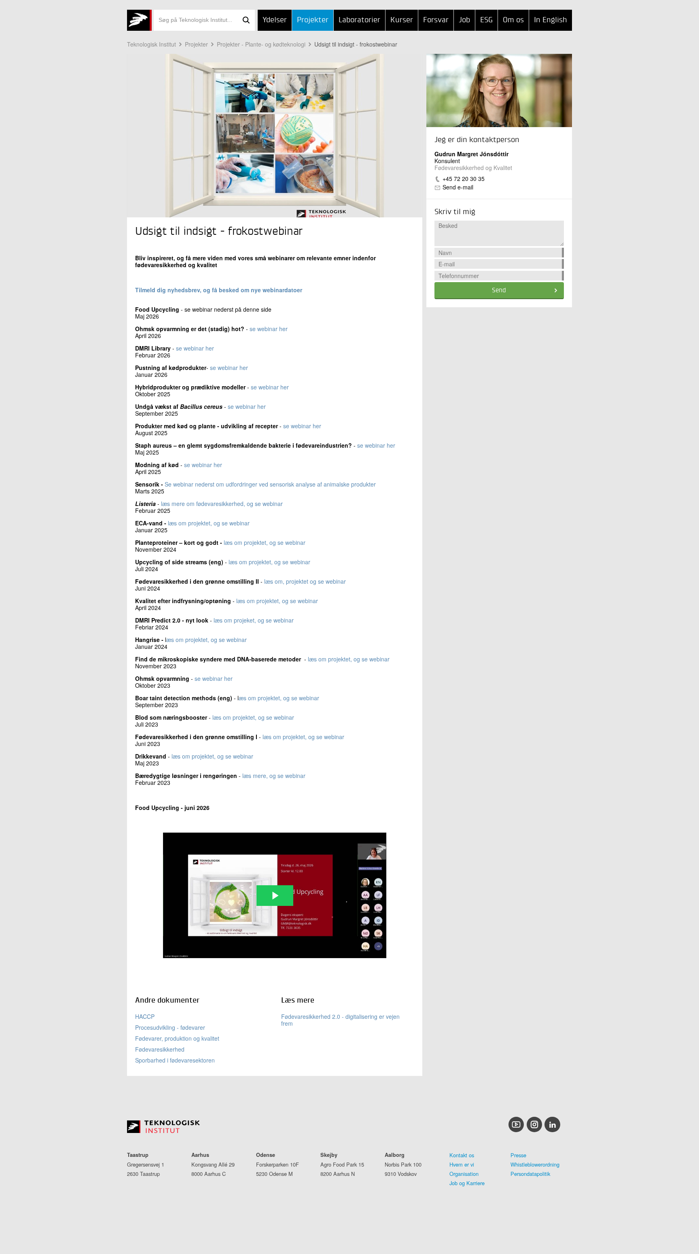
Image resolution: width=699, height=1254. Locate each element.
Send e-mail (458, 187)
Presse (518, 1155)
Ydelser (275, 20)
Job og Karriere (467, 1183)
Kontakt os (461, 1155)
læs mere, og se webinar (273, 776)
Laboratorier (359, 20)
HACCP (145, 1016)
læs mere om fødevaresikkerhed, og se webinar (222, 503)
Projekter (312, 20)
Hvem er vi (461, 1164)
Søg (246, 20)
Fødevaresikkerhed (159, 1049)
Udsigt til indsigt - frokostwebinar (355, 44)
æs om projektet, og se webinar (206, 640)
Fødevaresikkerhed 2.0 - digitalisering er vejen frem (340, 1019)
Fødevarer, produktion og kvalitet (177, 1038)
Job (464, 20)
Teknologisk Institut (151, 44)
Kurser (401, 20)
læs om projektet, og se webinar (209, 523)
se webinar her (269, 329)
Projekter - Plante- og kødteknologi (261, 44)
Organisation (464, 1173)
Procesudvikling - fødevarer (170, 1027)
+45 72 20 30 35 (464, 178)
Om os (513, 20)
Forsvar (436, 20)
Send (499, 290)
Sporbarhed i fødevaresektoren (175, 1060)
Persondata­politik (530, 1173)
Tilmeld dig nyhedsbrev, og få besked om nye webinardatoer (218, 290)
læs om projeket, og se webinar (254, 620)
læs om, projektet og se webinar (305, 581)
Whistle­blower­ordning (534, 1164)
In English (550, 20)
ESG (486, 20)
